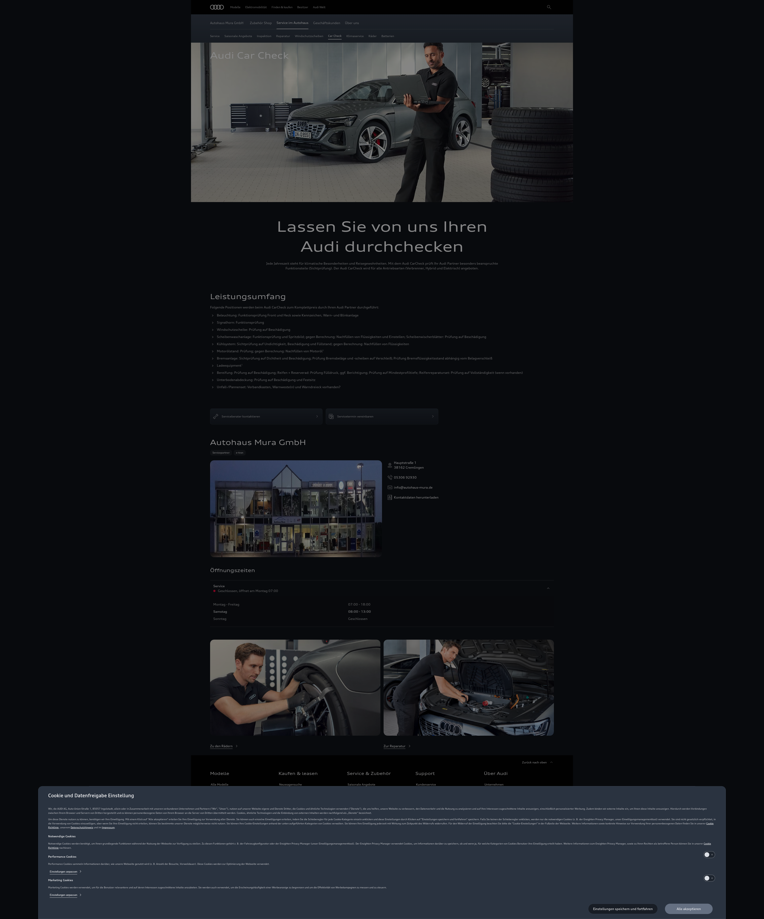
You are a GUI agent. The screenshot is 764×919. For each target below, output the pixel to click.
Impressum (108, 827)
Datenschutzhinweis (82, 827)
